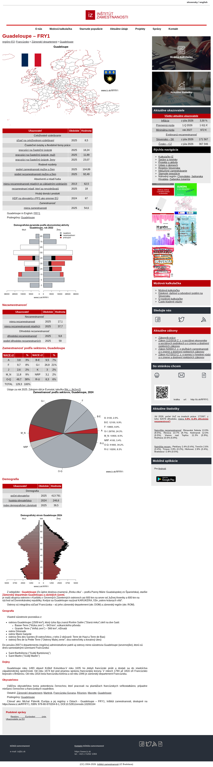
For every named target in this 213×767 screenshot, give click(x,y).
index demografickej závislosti (20, 505)
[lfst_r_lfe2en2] (72, 389)
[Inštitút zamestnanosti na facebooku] (158, 319)
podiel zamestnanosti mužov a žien (35, 169)
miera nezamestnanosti (22, 321)
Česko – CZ (165, 144)
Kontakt (173, 29)
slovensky (192, 2)
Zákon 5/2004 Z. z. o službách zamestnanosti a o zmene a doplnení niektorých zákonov (183, 350)
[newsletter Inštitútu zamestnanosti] (205, 375)
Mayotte (92, 693)
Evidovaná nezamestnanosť (181, 134)
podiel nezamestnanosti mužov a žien (35, 174)
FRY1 (37, 213)
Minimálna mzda (165, 130)
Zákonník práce (167, 337)
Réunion (82, 693)
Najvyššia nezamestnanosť (167, 430)
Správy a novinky (167, 159)
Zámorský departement (44, 41)
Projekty (140, 29)
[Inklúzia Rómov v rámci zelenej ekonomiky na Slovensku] (186, 245)
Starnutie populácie (91, 29)
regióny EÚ (8, 41)
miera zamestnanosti (35, 208)
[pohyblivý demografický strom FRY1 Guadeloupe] (41, 587)
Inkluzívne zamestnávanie (172, 170)
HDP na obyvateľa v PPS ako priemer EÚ (35, 198)
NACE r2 (8, 355)
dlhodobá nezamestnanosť (22, 336)
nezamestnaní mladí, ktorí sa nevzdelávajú (35, 188)
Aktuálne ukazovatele (169, 110)
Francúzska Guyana (64, 693)
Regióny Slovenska (169, 168)
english (204, 2)
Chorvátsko (183, 176)
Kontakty (79, 746)
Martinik (48, 693)
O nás (38, 29)
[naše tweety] (181, 319)
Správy (157, 29)
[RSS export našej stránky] (204, 319)
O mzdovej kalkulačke (170, 299)
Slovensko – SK (165, 139)
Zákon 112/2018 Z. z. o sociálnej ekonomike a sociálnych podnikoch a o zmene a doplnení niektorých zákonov (183, 343)
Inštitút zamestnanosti (108, 764)
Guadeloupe (66, 41)
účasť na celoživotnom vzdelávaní (35, 140)
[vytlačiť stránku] (158, 375)
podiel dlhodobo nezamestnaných (22, 341)
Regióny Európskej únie (28, 716)
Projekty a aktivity (168, 162)
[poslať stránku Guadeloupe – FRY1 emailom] (181, 375)
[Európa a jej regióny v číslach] (186, 213)
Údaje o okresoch (168, 165)
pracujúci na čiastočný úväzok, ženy (35, 159)
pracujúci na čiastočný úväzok (35, 150)
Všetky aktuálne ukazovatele (181, 116)
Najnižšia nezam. (162, 446)
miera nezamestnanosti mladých (22, 326)
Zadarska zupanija (179, 179)
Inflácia (165, 120)
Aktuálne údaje (119, 29)
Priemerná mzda (165, 125)
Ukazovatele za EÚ (15, 719)
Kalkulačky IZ (165, 156)
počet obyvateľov (20, 495)
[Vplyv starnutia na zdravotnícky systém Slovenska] (163, 277)
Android (162, 468)
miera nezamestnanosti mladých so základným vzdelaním (35, 184)
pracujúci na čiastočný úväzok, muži (35, 155)
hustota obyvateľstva (20, 500)
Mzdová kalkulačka (61, 29)
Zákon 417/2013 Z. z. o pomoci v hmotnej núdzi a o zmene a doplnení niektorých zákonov (184, 356)
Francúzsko (22, 41)
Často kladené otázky (170, 301)
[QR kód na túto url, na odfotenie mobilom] (162, 399)
